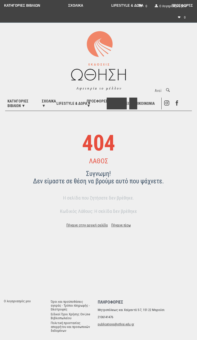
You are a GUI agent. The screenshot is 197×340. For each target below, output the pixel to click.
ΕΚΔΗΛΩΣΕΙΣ (121, 103)
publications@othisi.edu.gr (116, 324)
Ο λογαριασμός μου (17, 301)
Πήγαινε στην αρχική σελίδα (87, 225)
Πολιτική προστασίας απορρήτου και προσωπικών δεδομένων (70, 327)
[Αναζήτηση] (167, 91)
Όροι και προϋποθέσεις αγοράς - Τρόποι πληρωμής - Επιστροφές (70, 305)
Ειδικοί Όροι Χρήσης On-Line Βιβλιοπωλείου (70, 316)
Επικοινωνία (144, 103)
